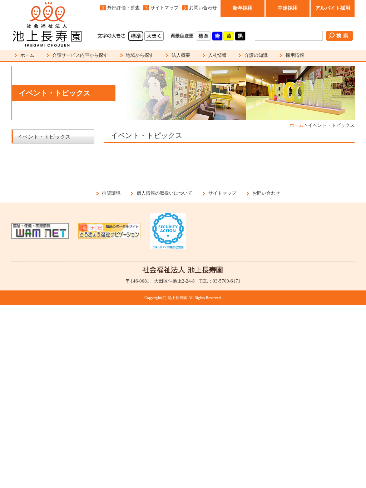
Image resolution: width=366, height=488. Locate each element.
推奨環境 (111, 193)
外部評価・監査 (123, 7)
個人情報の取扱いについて (164, 193)
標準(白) (203, 36)
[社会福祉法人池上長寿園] (47, 25)
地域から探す (140, 55)
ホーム (27, 55)
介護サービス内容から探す (80, 55)
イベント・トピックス (44, 137)
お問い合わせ (203, 7)
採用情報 (295, 55)
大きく (154, 36)
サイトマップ (164, 7)
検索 (339, 36)
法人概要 (181, 55)
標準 (135, 36)
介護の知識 (256, 55)
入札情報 (217, 55)
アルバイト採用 (332, 8)
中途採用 (288, 8)
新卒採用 (243, 8)
